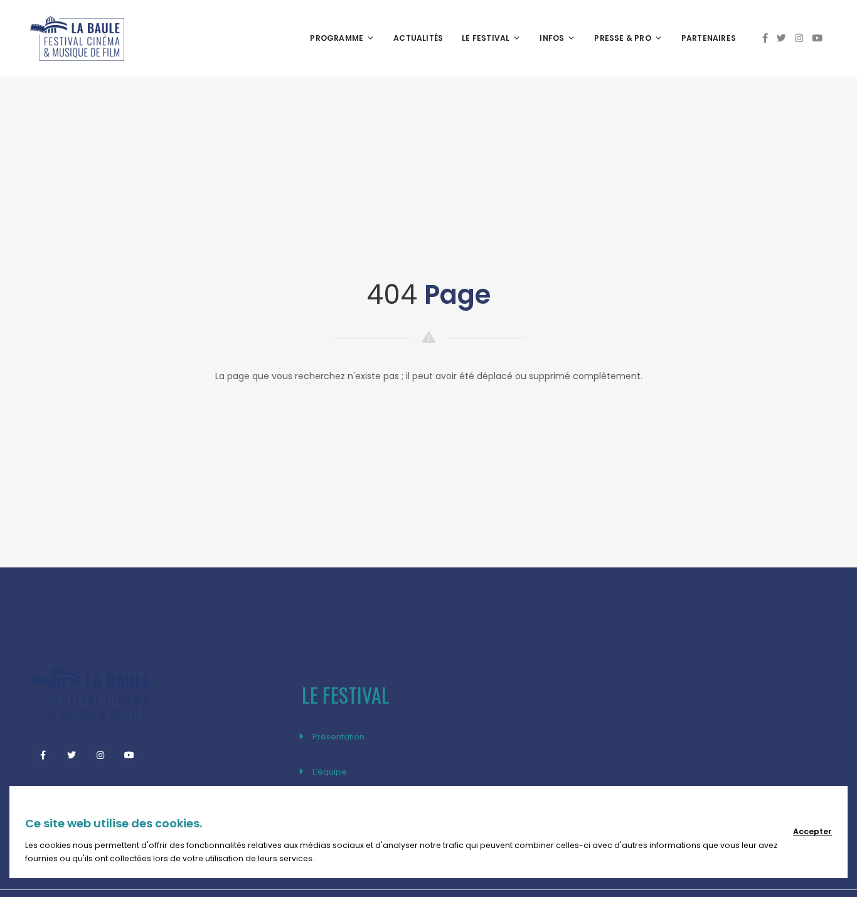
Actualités (418, 38)
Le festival (485, 38)
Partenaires (708, 38)
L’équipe (329, 772)
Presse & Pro (622, 38)
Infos (552, 38)
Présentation (338, 737)
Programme (336, 38)
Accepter (812, 831)
